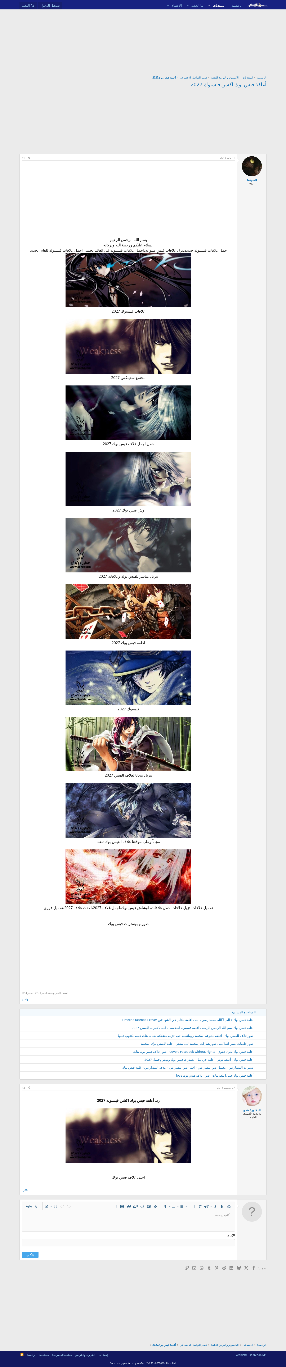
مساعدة (44, 1355)
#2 (23, 1087)
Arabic (240, 1355)
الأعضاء (177, 5)
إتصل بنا (103, 1355)
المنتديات (219, 5)
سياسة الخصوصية (62, 1355)
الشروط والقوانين (85, 1355)
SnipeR (251, 180)
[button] (209, 5)
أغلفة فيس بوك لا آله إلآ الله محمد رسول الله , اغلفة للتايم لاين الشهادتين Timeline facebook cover (188, 1020)
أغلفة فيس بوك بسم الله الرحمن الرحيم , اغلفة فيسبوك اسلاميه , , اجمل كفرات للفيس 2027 (193, 1028)
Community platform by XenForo (143, 1363)
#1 (23, 158)
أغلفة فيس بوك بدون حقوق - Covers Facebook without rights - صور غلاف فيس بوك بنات (193, 1051)
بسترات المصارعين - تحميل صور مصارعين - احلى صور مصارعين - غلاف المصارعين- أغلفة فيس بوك (188, 1067)
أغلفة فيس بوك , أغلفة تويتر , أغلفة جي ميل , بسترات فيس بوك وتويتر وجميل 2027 (199, 1059)
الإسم (231, 1235)
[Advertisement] (143, 41)
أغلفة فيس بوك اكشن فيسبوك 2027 (229, 84)
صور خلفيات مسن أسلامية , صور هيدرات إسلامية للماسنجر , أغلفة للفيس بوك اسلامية (197, 1043)
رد (23, 999)
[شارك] (29, 158)
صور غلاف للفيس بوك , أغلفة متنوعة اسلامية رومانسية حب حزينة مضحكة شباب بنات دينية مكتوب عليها (186, 1035)
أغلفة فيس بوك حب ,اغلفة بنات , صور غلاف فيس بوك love (215, 1075)
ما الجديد (197, 5)
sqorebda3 (256, 1355)
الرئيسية (237, 5)
